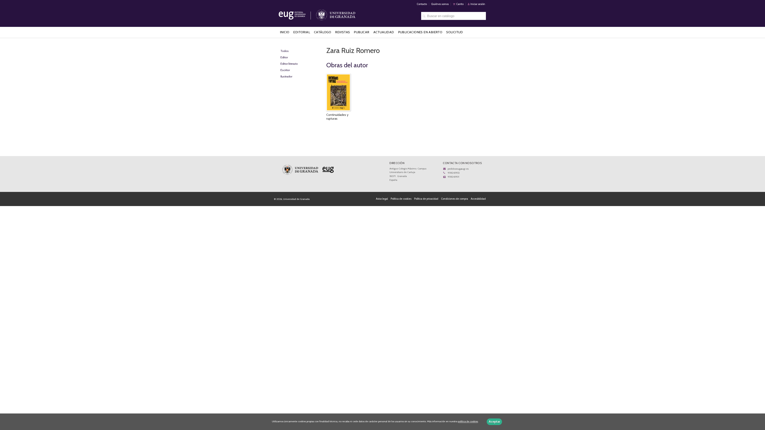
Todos (284, 51)
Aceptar (494, 421)
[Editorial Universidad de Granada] (297, 14)
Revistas (342, 32)
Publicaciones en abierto (420, 32)
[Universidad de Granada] (336, 14)
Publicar (361, 32)
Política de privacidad (426, 198)
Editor (284, 57)
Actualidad (383, 32)
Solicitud (454, 32)
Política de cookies (401, 198)
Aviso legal (382, 198)
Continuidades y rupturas (337, 116)
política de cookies (468, 421)
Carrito (460, 4)
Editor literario (289, 63)
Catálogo (322, 32)
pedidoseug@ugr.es (458, 168)
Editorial (301, 32)
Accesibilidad (478, 198)
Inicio (284, 32)
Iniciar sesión (478, 4)
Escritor (285, 70)
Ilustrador (286, 76)
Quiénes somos (440, 4)
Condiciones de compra (454, 198)
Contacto (422, 4)
